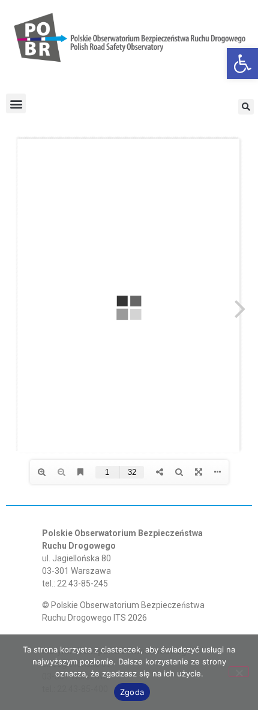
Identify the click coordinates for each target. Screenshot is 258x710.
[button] (16, 103)
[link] (242, 63)
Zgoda (132, 692)
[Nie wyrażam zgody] (239, 671)
